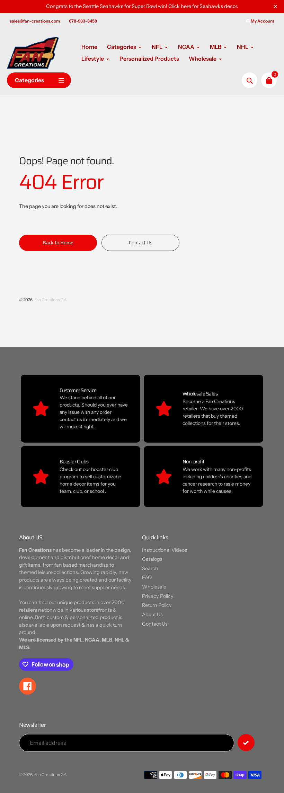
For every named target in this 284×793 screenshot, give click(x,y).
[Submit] (246, 742)
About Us (152, 614)
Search (150, 568)
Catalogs (152, 559)
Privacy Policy (158, 596)
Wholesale (154, 587)
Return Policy (157, 605)
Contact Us (155, 624)
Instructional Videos (164, 550)
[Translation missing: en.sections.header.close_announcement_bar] (275, 6)
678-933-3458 (83, 21)
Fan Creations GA (50, 299)
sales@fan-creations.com (35, 21)
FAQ (147, 577)
